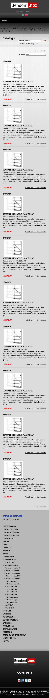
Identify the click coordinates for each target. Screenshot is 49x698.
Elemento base (12, 581)
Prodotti (15, 28)
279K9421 (7, 61)
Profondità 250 (12, 586)
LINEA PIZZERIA (9, 638)
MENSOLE (7, 611)
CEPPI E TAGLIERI (10, 620)
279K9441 (7, 370)
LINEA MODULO (9, 538)
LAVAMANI (7, 547)
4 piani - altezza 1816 (13, 573)
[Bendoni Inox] (24, 665)
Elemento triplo (12, 602)
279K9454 (7, 459)
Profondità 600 (12, 594)
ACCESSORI (7, 632)
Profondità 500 (12, 592)
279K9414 (7, 194)
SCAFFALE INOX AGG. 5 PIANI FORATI (18, 81)
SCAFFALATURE (25, 28)
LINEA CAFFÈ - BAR (11, 532)
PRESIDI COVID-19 (10, 526)
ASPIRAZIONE (8, 617)
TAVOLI (6, 541)
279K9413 (7, 149)
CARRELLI (7, 614)
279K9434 (7, 326)
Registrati (19, 12)
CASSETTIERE (8, 556)
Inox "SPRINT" (36, 28)
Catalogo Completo (12, 516)
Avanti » (43, 51)
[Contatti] (24, 674)
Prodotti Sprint (11, 519)
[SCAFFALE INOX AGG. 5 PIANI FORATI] (13, 79)
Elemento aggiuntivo (41, 30)
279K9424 (7, 238)
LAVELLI (6, 544)
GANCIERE (7, 623)
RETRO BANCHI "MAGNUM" (14, 635)
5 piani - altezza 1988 (25, 30)
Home (8, 28)
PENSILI (6, 553)
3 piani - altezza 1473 (13, 570)
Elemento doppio (12, 600)
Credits (41, 694)
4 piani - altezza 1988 (13, 576)
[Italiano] (22, 16)
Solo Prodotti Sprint (29, 43)
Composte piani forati (8, 30)
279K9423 (7, 414)
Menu (4, 20)
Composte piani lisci (12, 565)
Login (28, 12)
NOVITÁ (6, 641)
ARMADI (6, 550)
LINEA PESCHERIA (10, 529)
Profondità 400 (12, 589)
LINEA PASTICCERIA (11, 535)
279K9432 (7, 282)
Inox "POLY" (9, 605)
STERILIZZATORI (10, 629)
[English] (26, 16)
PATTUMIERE (8, 626)
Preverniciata (9, 608)
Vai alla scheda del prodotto (35, 99)
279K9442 (7, 105)
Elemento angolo (12, 597)
